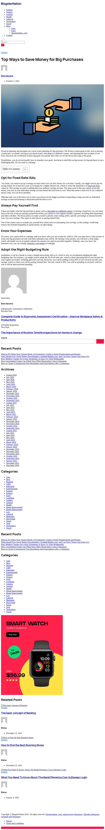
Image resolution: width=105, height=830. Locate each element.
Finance (9, 12)
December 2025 (12, 393)
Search (4, 338)
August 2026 (11, 375)
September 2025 (12, 400)
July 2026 (10, 377)
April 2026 (10, 384)
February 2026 (12, 389)
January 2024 (11, 447)
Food (13, 31)
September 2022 (12, 458)
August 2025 (11, 403)
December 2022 (12, 451)
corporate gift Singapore (10, 817)
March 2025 (11, 414)
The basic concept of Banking (18, 713)
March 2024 (11, 442)
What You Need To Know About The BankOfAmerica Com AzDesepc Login (44, 777)
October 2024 (11, 426)
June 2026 (10, 380)
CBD (8, 484)
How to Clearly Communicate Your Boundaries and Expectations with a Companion (35, 363)
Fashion (9, 10)
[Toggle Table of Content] (24, 169)
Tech (8, 523)
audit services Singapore (72, 814)
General (9, 503)
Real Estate (10, 519)
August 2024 (11, 431)
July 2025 (10, 405)
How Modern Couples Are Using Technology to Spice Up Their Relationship (32, 359)
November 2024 (12, 424)
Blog (8, 479)
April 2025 (10, 412)
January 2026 (11, 391)
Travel (8, 24)
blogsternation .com (19, 33)
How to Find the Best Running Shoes (22, 745)
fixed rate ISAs (94, 186)
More (8, 26)
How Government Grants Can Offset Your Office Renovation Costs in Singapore (34, 361)
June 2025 (10, 407)
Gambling (10, 498)
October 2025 (11, 398)
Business (9, 482)
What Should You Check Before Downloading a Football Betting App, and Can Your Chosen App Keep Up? (45, 356)
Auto (13, 28)
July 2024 (10, 433)
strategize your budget (36, 243)
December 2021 (12, 463)
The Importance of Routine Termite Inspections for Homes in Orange (41, 332)
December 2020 (12, 465)
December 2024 (12, 421)
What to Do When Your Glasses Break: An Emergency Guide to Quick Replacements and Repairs (40, 354)
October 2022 (11, 456)
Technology (11, 21)
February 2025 (12, 417)
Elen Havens (7, 75)
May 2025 (10, 410)
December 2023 (12, 449)
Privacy (9, 821)
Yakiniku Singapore (91, 814)
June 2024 (10, 435)
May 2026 (10, 382)
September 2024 (12, 428)
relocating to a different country (60, 211)
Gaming (9, 14)
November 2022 (12, 454)
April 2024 (10, 440)
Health (9, 17)
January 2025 (11, 419)
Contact (9, 35)
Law (8, 512)
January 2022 (11, 461)
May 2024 (10, 438)
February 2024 (12, 444)
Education (10, 486)
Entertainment (11, 489)
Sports (8, 521)
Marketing (10, 516)
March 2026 (11, 387)
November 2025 (12, 396)
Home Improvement (14, 507)
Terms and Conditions (15, 823)
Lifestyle (9, 19)
